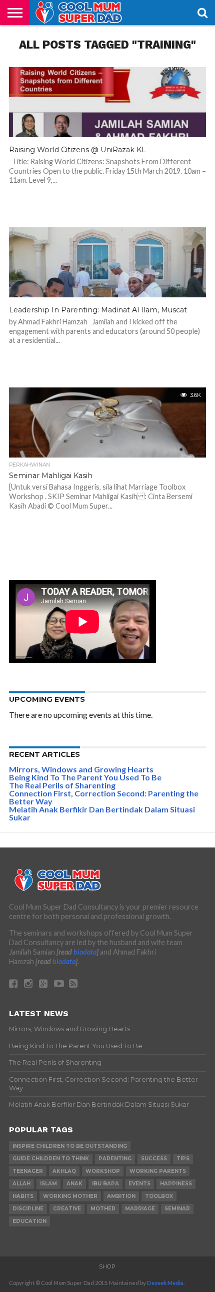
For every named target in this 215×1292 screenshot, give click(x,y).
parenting (115, 1158)
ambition (121, 1196)
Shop (107, 1266)
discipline (28, 1208)
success (154, 1158)
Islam (48, 1183)
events (139, 1183)
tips (183, 1158)
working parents (158, 1171)
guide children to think (50, 1158)
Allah (21, 1183)
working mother (70, 1196)
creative (67, 1208)
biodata (85, 952)
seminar (177, 1208)
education (29, 1221)
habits (23, 1196)
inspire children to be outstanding (69, 1146)
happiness (176, 1183)
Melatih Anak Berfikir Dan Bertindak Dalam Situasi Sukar (102, 813)
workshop (103, 1171)
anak (74, 1183)
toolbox (159, 1196)
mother (103, 1208)
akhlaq (64, 1171)
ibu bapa (105, 1183)
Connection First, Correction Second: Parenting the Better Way (103, 797)
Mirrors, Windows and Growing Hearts (81, 769)
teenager (27, 1171)
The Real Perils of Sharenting (62, 785)
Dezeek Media (165, 1282)
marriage (140, 1208)
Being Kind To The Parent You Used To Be (85, 777)
